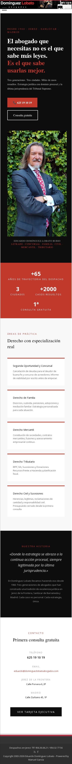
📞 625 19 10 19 (22, 103)
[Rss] (34, 752)
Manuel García (36, 759)
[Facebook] (38, 752)
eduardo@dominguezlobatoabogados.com (36, 671)
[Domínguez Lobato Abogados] (36, 5)
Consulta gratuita (22, 115)
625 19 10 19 (36, 657)
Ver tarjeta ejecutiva (36, 712)
